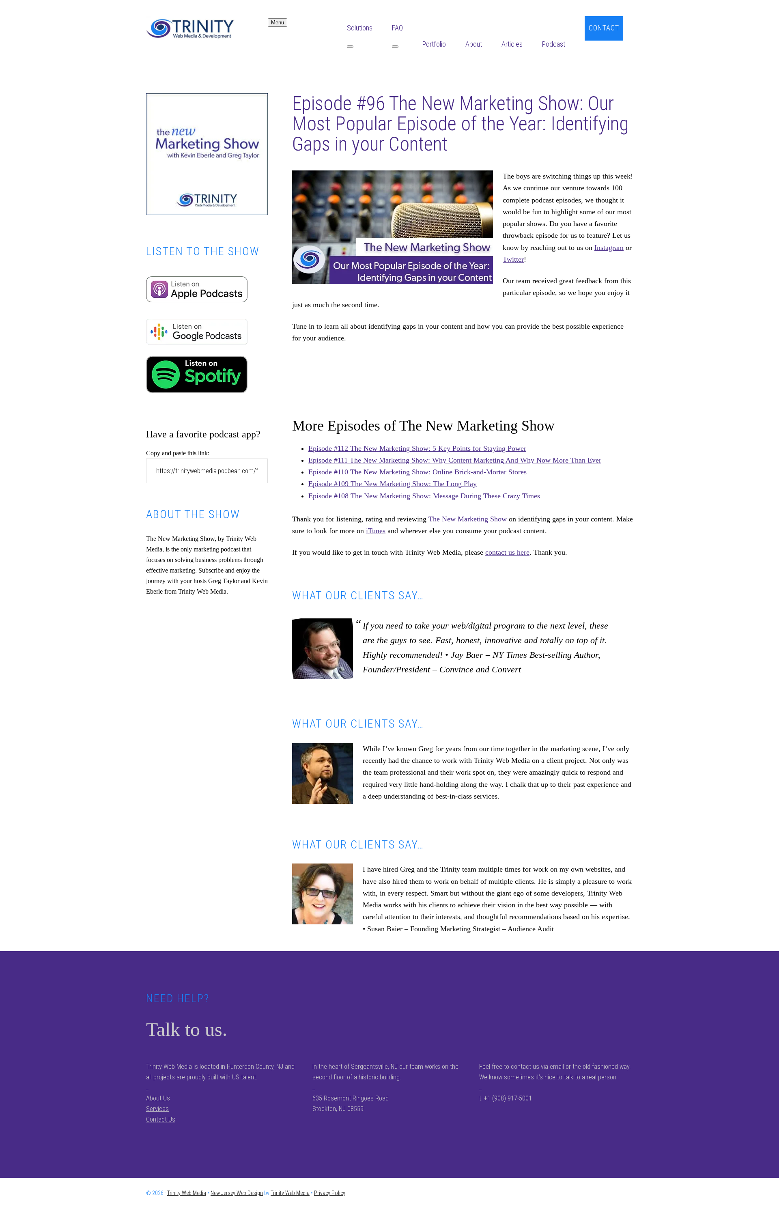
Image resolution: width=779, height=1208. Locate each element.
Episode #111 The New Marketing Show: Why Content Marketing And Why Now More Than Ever (454, 460)
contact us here (507, 552)
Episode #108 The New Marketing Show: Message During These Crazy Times (424, 496)
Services (157, 1109)
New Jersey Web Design (237, 1193)
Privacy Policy (329, 1193)
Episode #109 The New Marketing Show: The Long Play (392, 484)
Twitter (513, 259)
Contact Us (160, 1119)
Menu (277, 22)
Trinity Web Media (207, 28)
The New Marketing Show (467, 519)
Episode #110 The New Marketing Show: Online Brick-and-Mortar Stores (417, 472)
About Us (158, 1098)
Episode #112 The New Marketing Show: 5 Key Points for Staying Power (417, 448)
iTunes (375, 531)
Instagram (609, 247)
